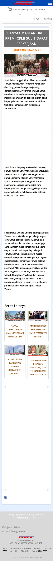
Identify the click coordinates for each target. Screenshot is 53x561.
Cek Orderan (39, 9)
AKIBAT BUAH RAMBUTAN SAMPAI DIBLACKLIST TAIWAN (15, 366)
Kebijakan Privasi (11, 527)
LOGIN (37, 18)
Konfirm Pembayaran (23, 9)
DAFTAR (47, 18)
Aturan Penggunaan (13, 531)
